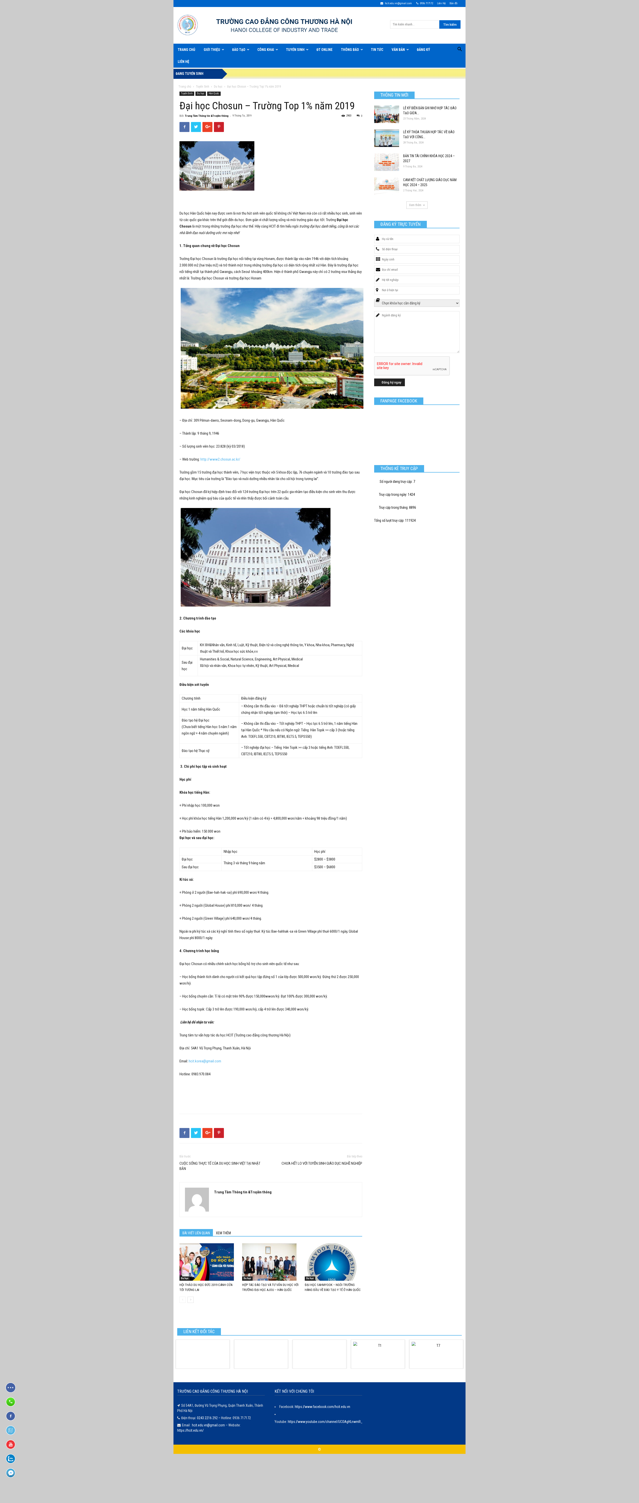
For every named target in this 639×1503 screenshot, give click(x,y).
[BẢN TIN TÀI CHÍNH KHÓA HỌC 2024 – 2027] (386, 162)
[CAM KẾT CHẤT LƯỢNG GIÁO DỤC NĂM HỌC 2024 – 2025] (386, 186)
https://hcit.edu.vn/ (190, 1430)
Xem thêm (415, 205)
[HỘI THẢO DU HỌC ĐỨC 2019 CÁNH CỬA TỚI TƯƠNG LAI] (208, 1262)
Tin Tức (377, 50)
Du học (218, 86)
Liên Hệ (441, 3)
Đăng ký (423, 50)
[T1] (378, 1354)
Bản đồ (454, 3)
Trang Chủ (186, 50)
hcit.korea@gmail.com (205, 1061)
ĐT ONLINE (324, 50)
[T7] (436, 1354)
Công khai (265, 50)
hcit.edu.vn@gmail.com (398, 3)
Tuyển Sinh (295, 50)
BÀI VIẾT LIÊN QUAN (196, 1233)
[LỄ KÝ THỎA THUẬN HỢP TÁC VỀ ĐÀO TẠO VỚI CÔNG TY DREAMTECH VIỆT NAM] (386, 138)
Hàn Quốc (214, 93)
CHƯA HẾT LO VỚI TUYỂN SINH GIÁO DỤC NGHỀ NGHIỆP (322, 1163)
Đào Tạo (238, 50)
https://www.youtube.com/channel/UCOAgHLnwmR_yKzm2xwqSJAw (337, 1422)
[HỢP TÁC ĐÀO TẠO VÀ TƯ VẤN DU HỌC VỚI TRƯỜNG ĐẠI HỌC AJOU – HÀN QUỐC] (271, 1262)
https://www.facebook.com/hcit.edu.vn (322, 1407)
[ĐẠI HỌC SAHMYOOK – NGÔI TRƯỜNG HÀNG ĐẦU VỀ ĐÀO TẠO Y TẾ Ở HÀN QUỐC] (333, 1262)
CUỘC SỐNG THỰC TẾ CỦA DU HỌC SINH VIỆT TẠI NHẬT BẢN (219, 1166)
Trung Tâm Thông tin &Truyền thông (206, 116)
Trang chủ (184, 86)
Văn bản (398, 50)
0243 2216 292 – (209, 1418)
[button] (460, 50)
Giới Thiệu (212, 50)
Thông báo (350, 50)
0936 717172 (426, 3)
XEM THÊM (223, 1233)
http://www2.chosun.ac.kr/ (220, 459)
